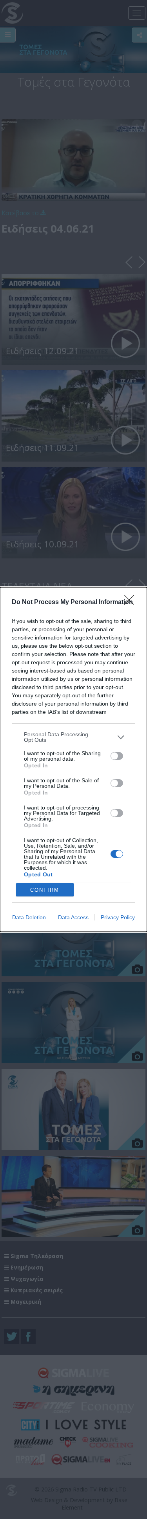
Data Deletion (29, 917)
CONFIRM (44, 890)
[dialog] (73, 759)
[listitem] (73, 737)
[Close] (131, 602)
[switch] (117, 756)
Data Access (73, 917)
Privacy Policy (118, 917)
